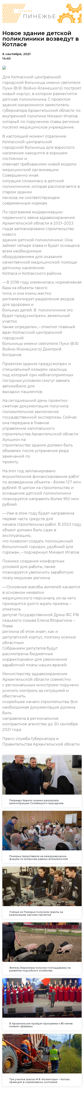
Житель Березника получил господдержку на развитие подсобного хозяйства (40, 969)
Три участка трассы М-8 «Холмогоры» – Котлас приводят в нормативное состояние (39, 1081)
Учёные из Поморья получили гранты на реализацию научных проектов (36, 913)
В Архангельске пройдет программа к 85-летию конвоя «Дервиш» (41, 1025)
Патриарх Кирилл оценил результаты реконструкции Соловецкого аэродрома (36, 802)
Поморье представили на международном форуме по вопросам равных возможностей (38, 858)
